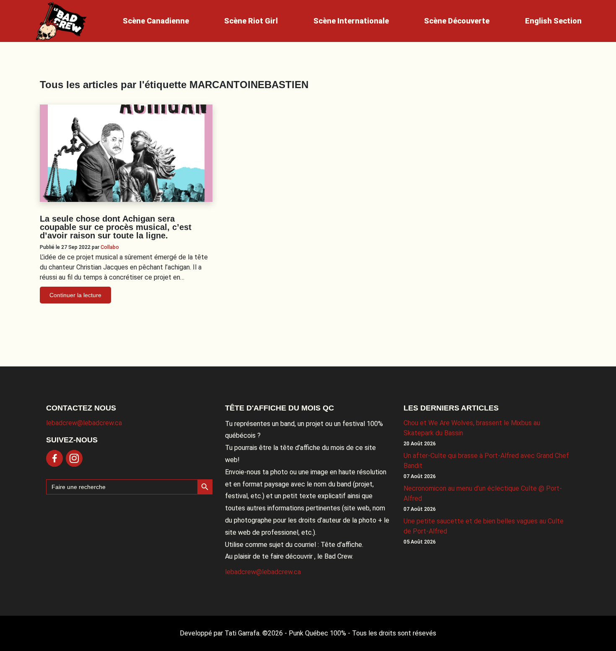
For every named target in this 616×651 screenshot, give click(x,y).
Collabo (110, 247)
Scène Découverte (456, 20)
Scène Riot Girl (251, 20)
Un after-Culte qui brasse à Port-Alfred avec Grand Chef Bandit (486, 461)
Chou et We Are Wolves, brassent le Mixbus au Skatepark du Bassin (472, 428)
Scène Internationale (351, 20)
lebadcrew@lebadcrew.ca (84, 423)
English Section (553, 20)
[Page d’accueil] (61, 21)
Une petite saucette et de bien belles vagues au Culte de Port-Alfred (484, 526)
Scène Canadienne (156, 20)
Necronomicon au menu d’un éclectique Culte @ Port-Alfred (483, 493)
